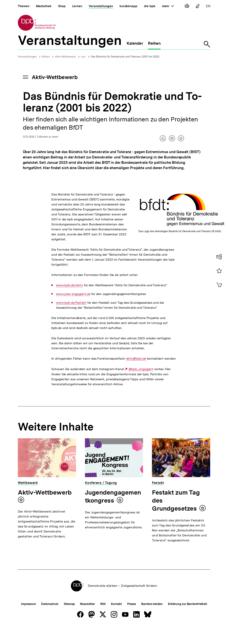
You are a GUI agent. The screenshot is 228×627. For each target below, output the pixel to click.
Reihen (46, 56)
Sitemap (69, 604)
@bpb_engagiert (141, 369)
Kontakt (116, 604)
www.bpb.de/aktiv (69, 285)
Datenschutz (49, 604)
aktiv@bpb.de (136, 358)
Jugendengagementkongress (113, 496)
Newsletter (87, 604)
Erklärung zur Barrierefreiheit (187, 604)
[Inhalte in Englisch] (208, 7)
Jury (83, 56)
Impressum (28, 604)
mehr (168, 6)
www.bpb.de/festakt (71, 303)
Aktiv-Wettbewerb (65, 56)
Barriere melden (152, 604)
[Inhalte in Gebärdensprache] (197, 7)
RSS (103, 604)
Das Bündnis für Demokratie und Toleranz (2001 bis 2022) (125, 56)
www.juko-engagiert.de (73, 294)
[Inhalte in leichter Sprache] (187, 7)
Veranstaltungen (27, 56)
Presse (131, 604)
